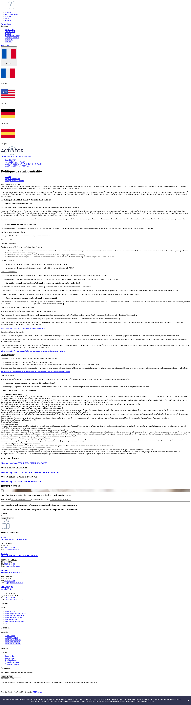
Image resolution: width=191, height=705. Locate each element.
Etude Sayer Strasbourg (13, 617)
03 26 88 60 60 (9, 581)
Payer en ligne (6, 24)
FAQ (7, 18)
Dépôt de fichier (11, 660)
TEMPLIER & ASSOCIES (15, 162)
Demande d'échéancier (13, 640)
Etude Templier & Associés (14, 615)
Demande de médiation (13, 644)
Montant (4, 514)
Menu (3, 45)
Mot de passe (5, 499)
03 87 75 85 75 (9, 547)
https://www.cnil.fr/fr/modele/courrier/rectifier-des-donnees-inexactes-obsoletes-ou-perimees (33, 351)
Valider (11, 518)
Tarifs (7, 623)
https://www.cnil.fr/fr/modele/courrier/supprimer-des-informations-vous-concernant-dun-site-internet (35, 372)
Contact (8, 20)
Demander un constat (12, 642)
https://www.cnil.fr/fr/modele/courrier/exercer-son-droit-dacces (23, 328)
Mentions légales (11, 619)
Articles (8, 16)
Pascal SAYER (10, 160)
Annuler (4, 518)
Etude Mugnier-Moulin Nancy (16, 613)
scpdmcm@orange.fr (13, 566)
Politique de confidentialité (14, 621)
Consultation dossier (12, 36)
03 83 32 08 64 (9, 564)
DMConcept (37, 692)
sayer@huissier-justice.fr (14, 599)
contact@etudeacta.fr (13, 549)
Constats (8, 34)
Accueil (8, 12)
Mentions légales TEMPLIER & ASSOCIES (21, 481)
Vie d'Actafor (10, 636)
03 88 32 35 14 (9, 597)
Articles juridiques (11, 638)
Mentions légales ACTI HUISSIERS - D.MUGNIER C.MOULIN (30, 472)
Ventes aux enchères (12, 38)
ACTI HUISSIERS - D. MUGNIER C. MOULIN (23, 164)
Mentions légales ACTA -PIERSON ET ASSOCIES (24, 463)
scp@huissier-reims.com (14, 583)
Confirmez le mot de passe (40, 499)
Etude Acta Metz (11, 611)
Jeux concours (10, 32)
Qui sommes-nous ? (12, 14)
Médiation (8, 42)
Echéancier (9, 40)
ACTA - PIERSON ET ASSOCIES (18, 166)
